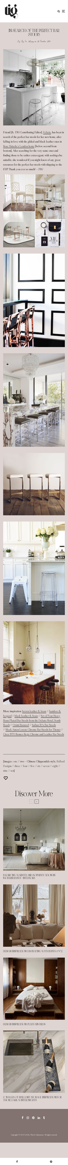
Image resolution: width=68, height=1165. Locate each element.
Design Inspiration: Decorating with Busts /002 (32, 951)
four (25, 766)
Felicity (47, 132)
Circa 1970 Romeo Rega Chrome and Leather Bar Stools (33, 734)
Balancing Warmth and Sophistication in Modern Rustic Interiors (29, 877)
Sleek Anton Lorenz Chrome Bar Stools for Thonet (33, 729)
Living (31, 41)
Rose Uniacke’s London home (18, 146)
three (17, 766)
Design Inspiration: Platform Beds (24, 1024)
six (38, 766)
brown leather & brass (34, 711)
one (15, 761)
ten (12, 770)
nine (5, 770)
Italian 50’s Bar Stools (44, 725)
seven (46, 766)
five (32, 766)
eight (55, 766)
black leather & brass (26, 716)
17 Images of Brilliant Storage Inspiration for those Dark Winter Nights (32, 1099)
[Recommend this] (6, 778)
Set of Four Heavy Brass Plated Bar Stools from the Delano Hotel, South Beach (31, 720)
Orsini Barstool (21, 725)
